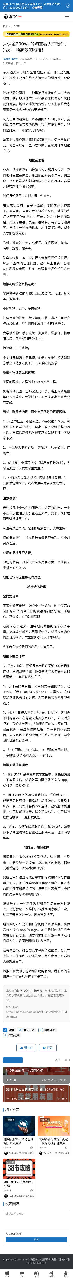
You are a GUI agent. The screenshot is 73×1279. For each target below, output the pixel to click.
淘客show (35, 1259)
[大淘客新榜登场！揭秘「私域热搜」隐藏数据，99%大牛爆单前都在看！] (54, 1126)
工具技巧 (56, 58)
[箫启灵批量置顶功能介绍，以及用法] (19, 1126)
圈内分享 (21, 63)
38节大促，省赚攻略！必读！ (19, 1184)
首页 (5, 26)
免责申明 (56, 1259)
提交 (36, 1239)
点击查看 (37, 7)
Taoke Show (10, 58)
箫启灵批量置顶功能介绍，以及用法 (18, 1141)
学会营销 (29, 1030)
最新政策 (14, 1035)
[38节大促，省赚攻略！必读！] (19, 1169)
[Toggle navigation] (67, 16)
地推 (40, 72)
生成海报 (14, 1060)
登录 (8, 1234)
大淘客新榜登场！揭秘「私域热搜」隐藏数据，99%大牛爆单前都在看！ (54, 1141)
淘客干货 (8, 63)
